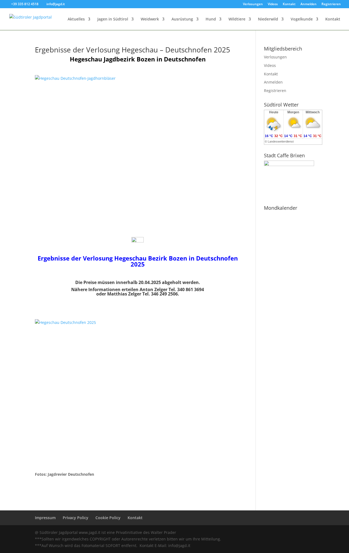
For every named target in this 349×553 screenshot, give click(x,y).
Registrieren (331, 4)
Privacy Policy (75, 517)
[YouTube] (288, 532)
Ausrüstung (182, 19)
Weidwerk (150, 19)
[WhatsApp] (264, 532)
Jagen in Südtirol (112, 19)
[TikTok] (311, 532)
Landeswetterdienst (281, 141)
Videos (273, 4)
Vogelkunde (302, 19)
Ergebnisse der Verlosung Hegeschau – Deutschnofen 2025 (132, 50)
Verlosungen (253, 4)
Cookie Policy (108, 517)
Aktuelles (76, 19)
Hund (211, 19)
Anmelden (308, 4)
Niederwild (268, 19)
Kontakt (289, 4)
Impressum (45, 517)
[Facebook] (276, 532)
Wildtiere (236, 19)
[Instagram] (299, 532)
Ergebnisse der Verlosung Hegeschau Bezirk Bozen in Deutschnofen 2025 (138, 261)
